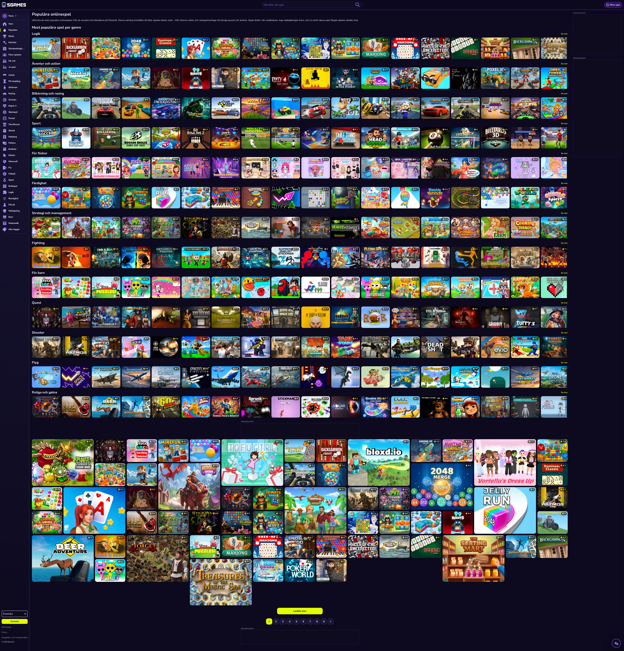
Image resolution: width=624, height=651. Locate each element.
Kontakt (15, 621)
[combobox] (312, 5)
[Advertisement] (300, 430)
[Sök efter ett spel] (358, 5)
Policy (4, 632)
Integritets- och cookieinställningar (15, 637)
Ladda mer (299, 611)
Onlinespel (6, 627)
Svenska (8, 614)
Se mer (564, 33)
